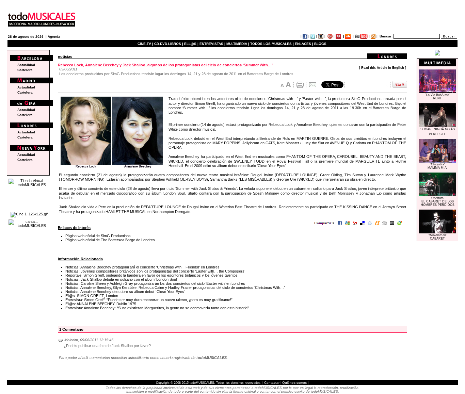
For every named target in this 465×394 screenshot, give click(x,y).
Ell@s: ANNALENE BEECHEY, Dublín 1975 (100, 304)
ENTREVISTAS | (212, 44)
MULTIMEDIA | (237, 44)
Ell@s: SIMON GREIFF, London (91, 296)
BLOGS (320, 44)
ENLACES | (304, 44)
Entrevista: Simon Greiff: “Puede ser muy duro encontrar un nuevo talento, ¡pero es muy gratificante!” (149, 300)
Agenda (54, 36)
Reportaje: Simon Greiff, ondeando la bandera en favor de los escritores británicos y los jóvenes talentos (151, 275)
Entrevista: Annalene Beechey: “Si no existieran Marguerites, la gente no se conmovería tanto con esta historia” (157, 308)
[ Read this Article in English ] (382, 67)
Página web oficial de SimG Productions (98, 236)
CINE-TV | (146, 44)
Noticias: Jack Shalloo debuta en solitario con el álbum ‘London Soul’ (121, 279)
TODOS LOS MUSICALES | (272, 44)
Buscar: (386, 36)
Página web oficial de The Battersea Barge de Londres (110, 240)
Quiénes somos (294, 382)
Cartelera (25, 70)
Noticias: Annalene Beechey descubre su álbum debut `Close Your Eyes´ (125, 292)
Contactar (271, 382)
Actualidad (26, 65)
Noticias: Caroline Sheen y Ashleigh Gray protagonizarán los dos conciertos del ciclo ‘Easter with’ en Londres (155, 283)
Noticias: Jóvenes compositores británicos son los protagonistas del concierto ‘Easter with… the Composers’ (155, 271)
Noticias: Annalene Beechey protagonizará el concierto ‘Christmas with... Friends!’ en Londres (142, 267)
